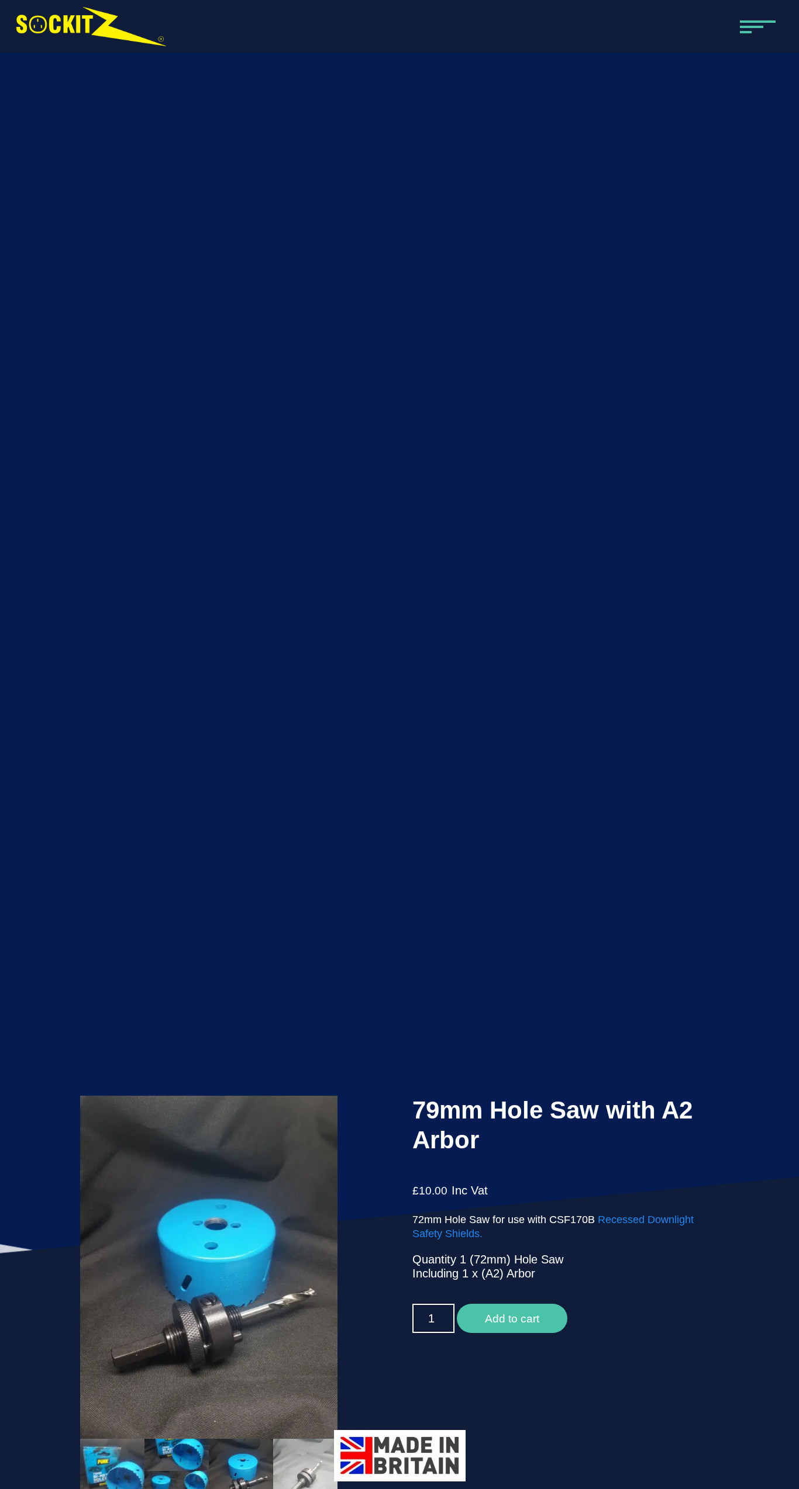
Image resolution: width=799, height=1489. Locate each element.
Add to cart (512, 1319)
